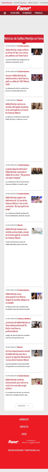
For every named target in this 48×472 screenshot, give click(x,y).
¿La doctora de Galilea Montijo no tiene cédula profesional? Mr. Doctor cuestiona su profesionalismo (18, 327)
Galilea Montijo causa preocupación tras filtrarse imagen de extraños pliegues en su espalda (18, 298)
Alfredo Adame (33, 3)
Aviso (24, 434)
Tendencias (38, 13)
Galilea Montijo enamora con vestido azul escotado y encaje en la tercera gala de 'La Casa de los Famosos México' (17, 233)
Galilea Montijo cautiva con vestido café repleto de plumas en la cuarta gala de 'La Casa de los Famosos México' (17, 108)
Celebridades (27, 13)
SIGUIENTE (22, 406)
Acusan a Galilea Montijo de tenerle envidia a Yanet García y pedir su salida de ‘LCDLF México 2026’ (17, 80)
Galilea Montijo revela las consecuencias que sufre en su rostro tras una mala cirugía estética (17, 384)
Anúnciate (24, 419)
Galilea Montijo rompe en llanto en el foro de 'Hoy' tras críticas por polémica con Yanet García (17, 53)
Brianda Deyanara (20, 3)
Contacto (24, 427)
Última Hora (15, 13)
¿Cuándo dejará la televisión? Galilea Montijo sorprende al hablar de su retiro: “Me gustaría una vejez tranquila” (18, 173)
